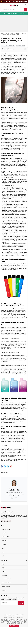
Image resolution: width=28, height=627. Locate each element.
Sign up (21, 603)
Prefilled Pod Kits (6, 536)
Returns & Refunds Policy (9, 617)
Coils (3, 552)
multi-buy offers (9, 518)
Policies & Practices (6, 586)
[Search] (25, 9)
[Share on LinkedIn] (8, 466)
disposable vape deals (18, 403)
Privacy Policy (19, 615)
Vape (2, 346)
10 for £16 (13, 516)
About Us (4, 571)
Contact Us (4, 575)
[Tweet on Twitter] (5, 466)
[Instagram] (5, 521)
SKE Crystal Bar (14, 369)
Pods (3, 548)
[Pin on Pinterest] (11, 466)
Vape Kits (4, 540)
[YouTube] (10, 521)
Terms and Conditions (9, 615)
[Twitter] (7, 521)
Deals (3, 555)
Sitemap (4, 590)
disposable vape (14, 264)
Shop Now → (23, 1)
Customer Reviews (6, 583)
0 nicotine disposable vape (16, 317)
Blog (3, 564)
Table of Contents (14, 625)
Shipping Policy (20, 617)
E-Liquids (4, 533)
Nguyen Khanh (14, 489)
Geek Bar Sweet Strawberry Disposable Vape (13, 359)
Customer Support (6, 579)
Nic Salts (4, 544)
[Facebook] (2, 521)
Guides (3, 567)
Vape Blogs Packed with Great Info (12, 33)
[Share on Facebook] (2, 466)
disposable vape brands (12, 70)
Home (2, 33)
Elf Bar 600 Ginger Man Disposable (17, 344)
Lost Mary (5, 369)
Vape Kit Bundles (6, 529)
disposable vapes (5, 62)
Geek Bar (11, 357)
